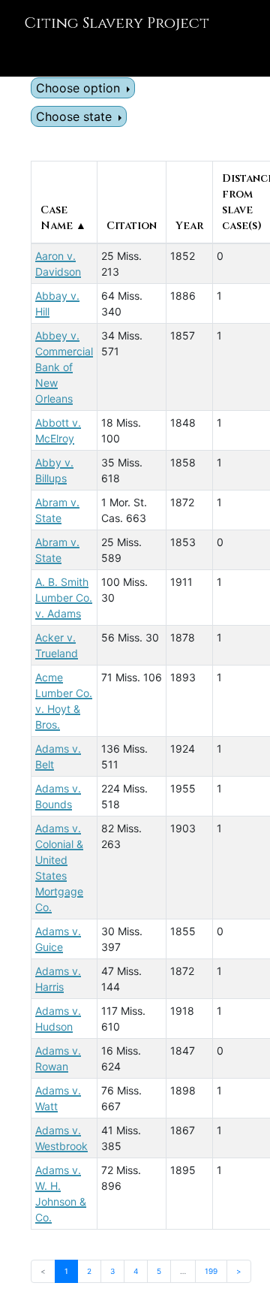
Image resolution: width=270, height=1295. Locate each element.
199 (211, 1270)
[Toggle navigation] (33, 56)
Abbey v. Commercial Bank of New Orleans (64, 367)
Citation (131, 226)
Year (189, 226)
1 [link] (66, 1270)
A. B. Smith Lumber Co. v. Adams (63, 597)
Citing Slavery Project (116, 23)
